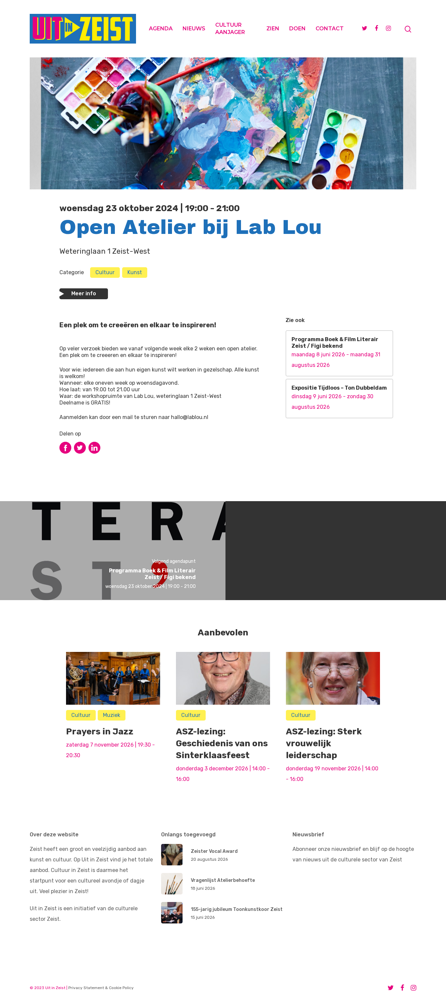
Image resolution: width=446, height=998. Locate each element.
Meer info (83, 293)
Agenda (161, 28)
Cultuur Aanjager (230, 28)
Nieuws (194, 28)
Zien (272, 28)
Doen (297, 28)
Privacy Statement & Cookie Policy (101, 987)
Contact (330, 28)
